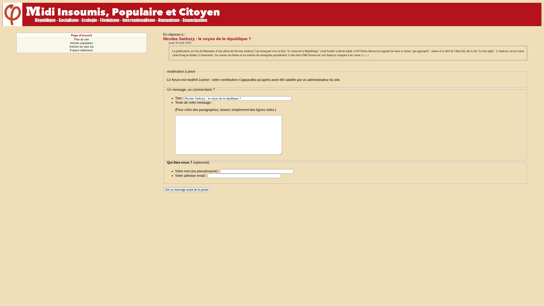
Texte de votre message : (193, 102)
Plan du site (81, 39)
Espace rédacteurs (81, 50)
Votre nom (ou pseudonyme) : (197, 171)
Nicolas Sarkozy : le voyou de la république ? (207, 39)
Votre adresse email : (191, 175)
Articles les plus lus (81, 46)
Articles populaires (81, 43)
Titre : (179, 98)
